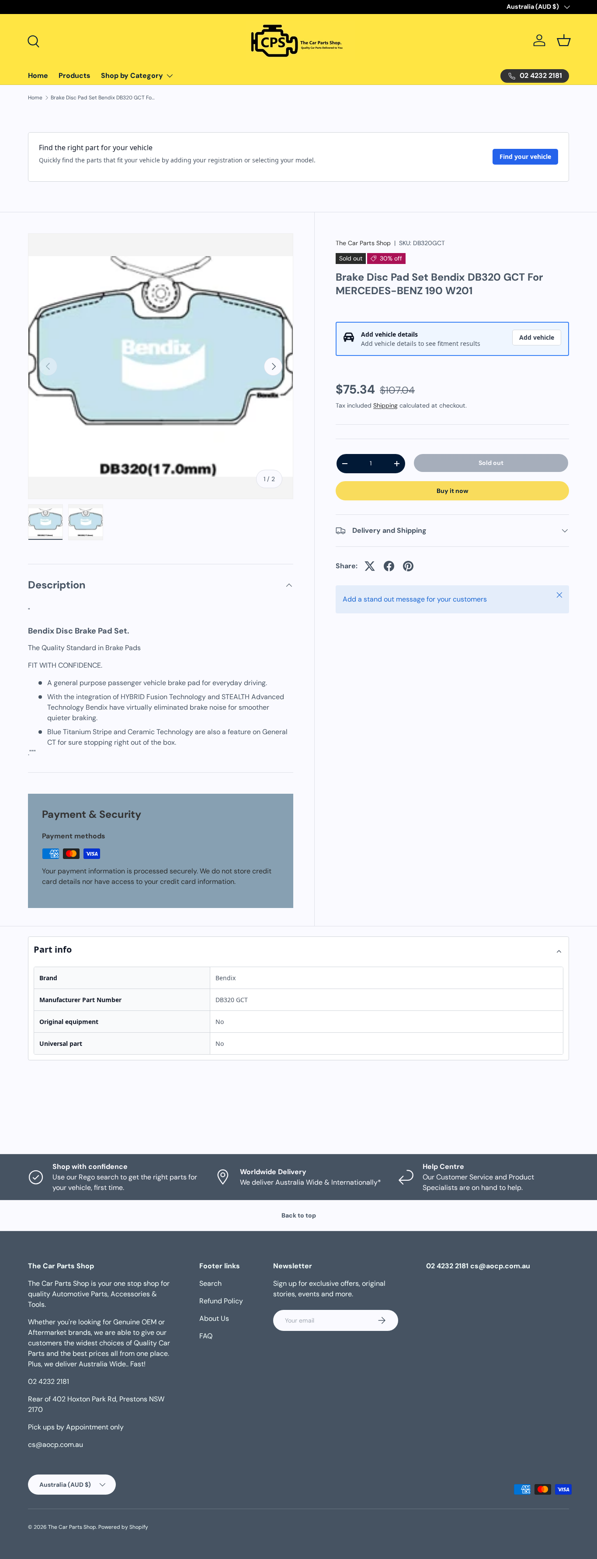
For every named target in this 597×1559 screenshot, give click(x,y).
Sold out (491, 463)
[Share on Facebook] (389, 566)
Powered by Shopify (123, 1527)
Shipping (385, 405)
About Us (214, 1318)
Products (74, 75)
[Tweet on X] (369, 566)
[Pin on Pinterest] (408, 566)
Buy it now (453, 491)
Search (210, 1283)
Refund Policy (221, 1301)
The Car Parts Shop (363, 243)
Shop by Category (132, 75)
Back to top (298, 1215)
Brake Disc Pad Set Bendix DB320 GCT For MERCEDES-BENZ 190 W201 (103, 97)
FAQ (205, 1336)
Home (38, 75)
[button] (563, 40)
